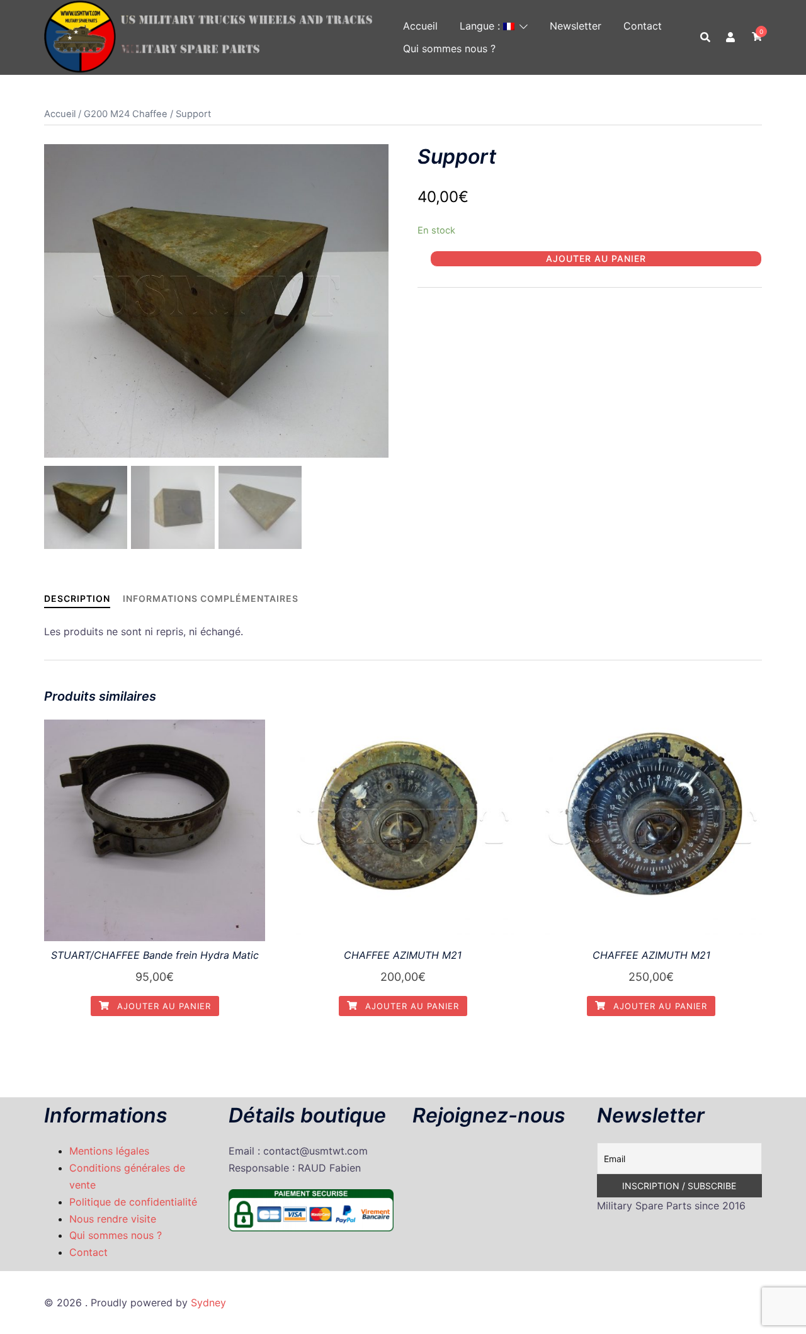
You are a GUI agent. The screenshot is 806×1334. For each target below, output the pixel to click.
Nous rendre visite (112, 1218)
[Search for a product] (705, 37)
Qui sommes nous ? (449, 48)
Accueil (420, 26)
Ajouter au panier (596, 258)
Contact (642, 26)
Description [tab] (77, 598)
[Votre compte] (731, 37)
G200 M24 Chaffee (125, 114)
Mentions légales (109, 1151)
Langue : (481, 26)
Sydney (208, 1302)
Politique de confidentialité (133, 1202)
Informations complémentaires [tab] (210, 598)
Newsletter (575, 26)
